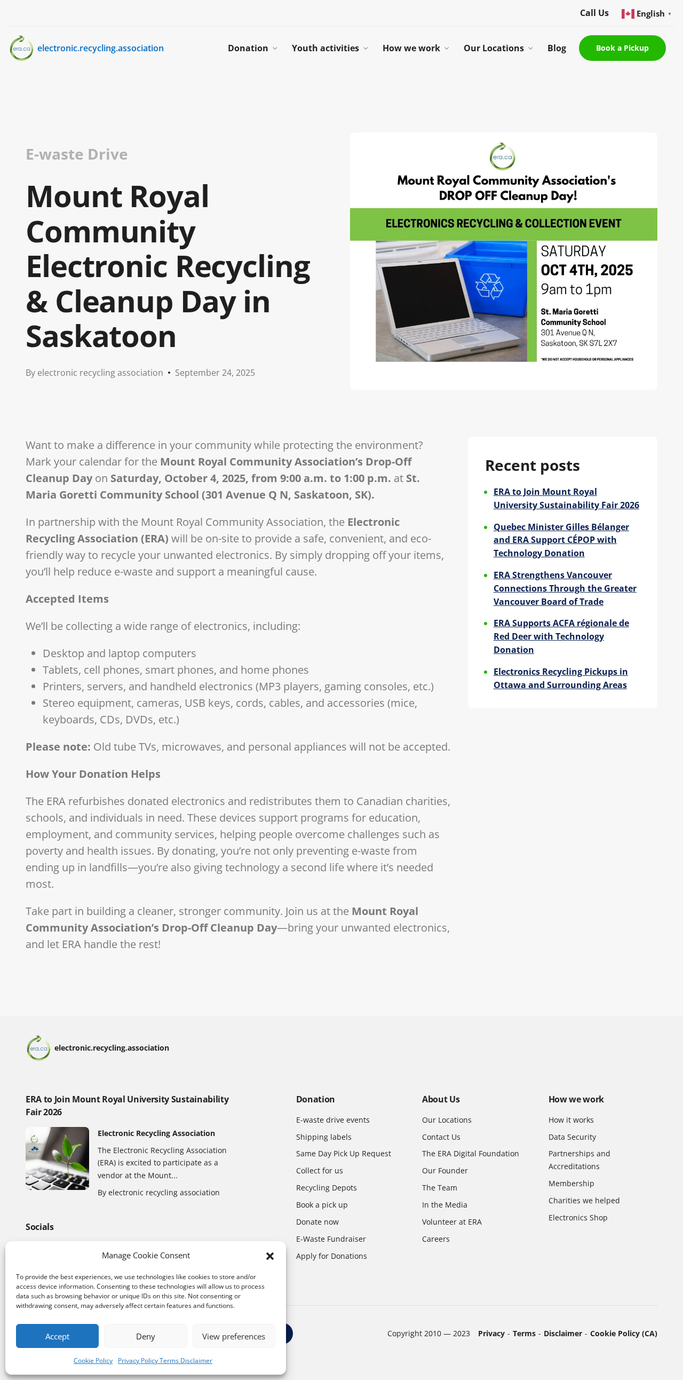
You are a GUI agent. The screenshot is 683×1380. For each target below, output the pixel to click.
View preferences (233, 1336)
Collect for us (319, 1170)
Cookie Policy (93, 1360)
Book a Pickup (622, 48)
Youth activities (325, 48)
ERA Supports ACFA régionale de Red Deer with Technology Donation (561, 636)
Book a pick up (322, 1205)
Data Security (572, 1137)
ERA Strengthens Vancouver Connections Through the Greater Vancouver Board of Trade (565, 588)
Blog (556, 48)
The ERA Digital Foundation (470, 1153)
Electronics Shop (578, 1217)
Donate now (317, 1222)
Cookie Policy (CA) (623, 1333)
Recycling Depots (326, 1187)
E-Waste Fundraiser (331, 1239)
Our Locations (494, 48)
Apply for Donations (331, 1256)
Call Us (594, 13)
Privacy (491, 1333)
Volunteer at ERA (452, 1222)
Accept (57, 1336)
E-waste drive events (333, 1120)
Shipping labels (324, 1137)
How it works (571, 1120)
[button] (270, 1255)
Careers (436, 1239)
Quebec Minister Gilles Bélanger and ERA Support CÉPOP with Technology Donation (561, 540)
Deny (145, 1336)
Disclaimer (563, 1333)
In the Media (444, 1205)
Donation (248, 48)
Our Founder (445, 1170)
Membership (571, 1183)
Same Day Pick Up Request (343, 1153)
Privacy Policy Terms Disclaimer (165, 1360)
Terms (524, 1333)
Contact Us (441, 1137)
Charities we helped (584, 1200)
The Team (439, 1187)
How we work (411, 48)
